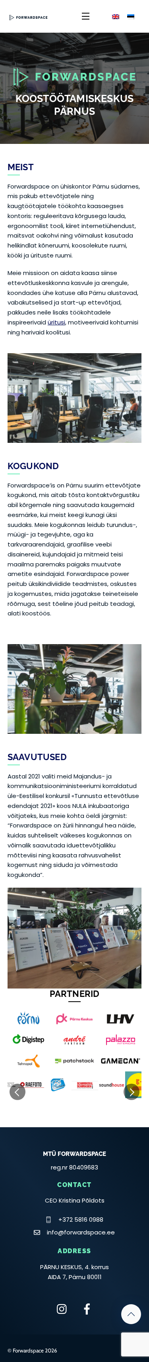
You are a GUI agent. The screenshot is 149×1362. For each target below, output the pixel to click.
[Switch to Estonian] (130, 16)
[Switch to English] (115, 16)
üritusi (56, 322)
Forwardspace (28, 1350)
